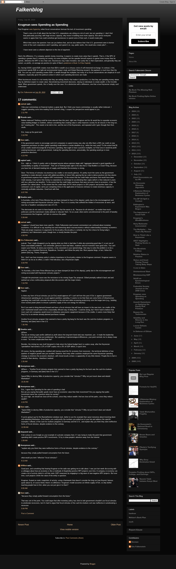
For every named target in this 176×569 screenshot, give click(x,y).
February (138, 350)
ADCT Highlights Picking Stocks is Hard (141, 243)
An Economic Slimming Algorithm (139, 185)
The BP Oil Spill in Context (141, 200)
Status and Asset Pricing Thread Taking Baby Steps (142, 262)
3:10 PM (24, 135)
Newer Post (23, 525)
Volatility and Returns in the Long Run (140, 320)
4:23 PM (24, 156)
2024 (134, 111)
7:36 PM (24, 325)
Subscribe (143, 41)
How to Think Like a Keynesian (142, 236)
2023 (134, 115)
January (137, 353)
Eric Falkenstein (27, 240)
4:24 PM (24, 402)
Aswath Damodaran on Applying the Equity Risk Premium (141, 305)
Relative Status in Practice (141, 255)
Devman (135, 542)
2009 (134, 358)
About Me (133, 61)
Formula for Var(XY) (148, 387)
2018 (134, 129)
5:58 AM (24, 217)
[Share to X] (57, 92)
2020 (134, 122)
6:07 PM (24, 192)
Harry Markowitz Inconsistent (140, 225)
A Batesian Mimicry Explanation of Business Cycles (141, 193)
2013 (134, 143)
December (138, 157)
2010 (134, 154)
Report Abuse (135, 530)
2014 (134, 140)
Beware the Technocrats (139, 313)
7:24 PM (24, 283)
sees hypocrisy (34, 29)
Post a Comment (27, 513)
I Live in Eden (139, 268)
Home (70, 525)
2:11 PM (24, 113)
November (138, 160)
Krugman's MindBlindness (141, 219)
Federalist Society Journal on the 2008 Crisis (141, 288)
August (137, 171)
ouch (131, 522)
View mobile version (69, 529)
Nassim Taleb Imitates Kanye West (148, 480)
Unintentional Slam (141, 271)
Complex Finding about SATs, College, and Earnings (142, 473)
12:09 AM (24, 427)
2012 (134, 146)
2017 (134, 132)
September (139, 167)
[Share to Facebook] (59, 92)
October (137, 164)
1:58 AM (24, 440)
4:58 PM (24, 235)
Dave (22, 140)
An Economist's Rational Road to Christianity (144, 426)
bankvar (132, 513)
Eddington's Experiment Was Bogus (141, 206)
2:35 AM (24, 361)
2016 (134, 136)
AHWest (24, 466)
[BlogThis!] (54, 92)
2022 (134, 118)
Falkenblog (29, 9)
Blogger (92, 564)
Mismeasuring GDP (141, 275)
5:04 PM (24, 508)
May (136, 339)
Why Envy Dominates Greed (147, 461)
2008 (134, 361)
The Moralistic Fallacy (139, 250)
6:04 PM (24, 263)
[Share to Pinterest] (61, 92)
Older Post (116, 525)
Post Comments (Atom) (74, 538)
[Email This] (52, 92)
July (136, 174)
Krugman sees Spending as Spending (139, 296)
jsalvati (23, 104)
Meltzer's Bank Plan (137, 517)
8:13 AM (24, 461)
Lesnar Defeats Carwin (140, 327)
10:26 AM (24, 382)
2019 (134, 125)
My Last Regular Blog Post (147, 375)
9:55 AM (24, 488)
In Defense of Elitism (142, 331)
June (136, 336)
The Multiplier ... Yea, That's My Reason (142, 230)
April (136, 343)
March (137, 346)
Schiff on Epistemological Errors (141, 280)
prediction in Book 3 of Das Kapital (77, 63)
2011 (134, 150)
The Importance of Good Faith (141, 213)
